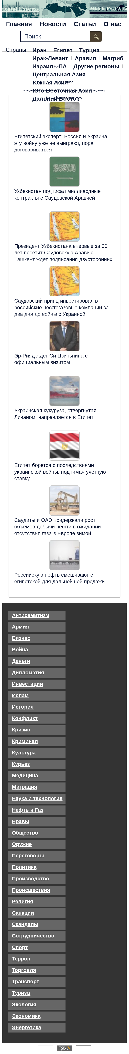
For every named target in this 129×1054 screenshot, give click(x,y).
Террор (21, 959)
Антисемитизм (30, 615)
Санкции (23, 913)
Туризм (21, 993)
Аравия (85, 58)
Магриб (113, 58)
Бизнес (21, 638)
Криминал (25, 741)
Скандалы (25, 924)
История (23, 707)
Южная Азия (50, 82)
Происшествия (31, 890)
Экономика (26, 1016)
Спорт (20, 947)
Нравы (20, 821)
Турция (89, 50)
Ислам (20, 695)
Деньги (21, 661)
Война (20, 650)
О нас (112, 24)
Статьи (85, 24)
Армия (20, 627)
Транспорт (25, 981)
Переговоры (28, 856)
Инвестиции (27, 684)
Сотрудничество (33, 936)
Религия (22, 901)
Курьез (21, 764)
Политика (24, 867)
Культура (24, 753)
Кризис (21, 730)
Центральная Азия (59, 74)
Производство (30, 879)
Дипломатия (28, 673)
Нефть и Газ (27, 810)
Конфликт (25, 718)
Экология (24, 1004)
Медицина (25, 775)
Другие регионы (96, 66)
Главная (19, 24)
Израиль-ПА (49, 66)
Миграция (24, 787)
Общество (25, 833)
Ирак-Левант (50, 58)
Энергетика (26, 1027)
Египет (63, 50)
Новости (53, 24)
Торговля (24, 970)
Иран (39, 50)
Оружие (22, 844)
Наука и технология (37, 798)
